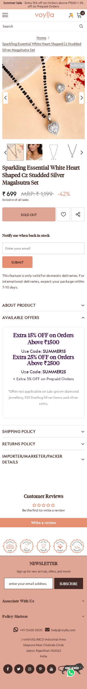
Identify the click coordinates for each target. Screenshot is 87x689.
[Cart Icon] (79, 15)
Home (41, 37)
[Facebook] (8, 669)
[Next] (81, 98)
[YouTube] (51, 669)
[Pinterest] (40, 669)
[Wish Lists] (63, 214)
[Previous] (5, 98)
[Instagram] (29, 669)
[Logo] (44, 14)
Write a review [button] (43, 522)
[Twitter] (18, 669)
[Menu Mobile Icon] (5, 15)
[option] (43, 4)
